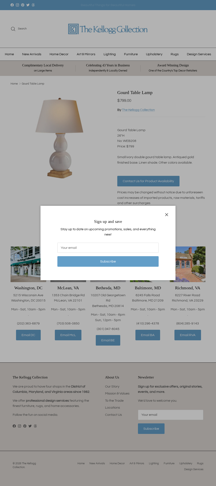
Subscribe (108, 261)
